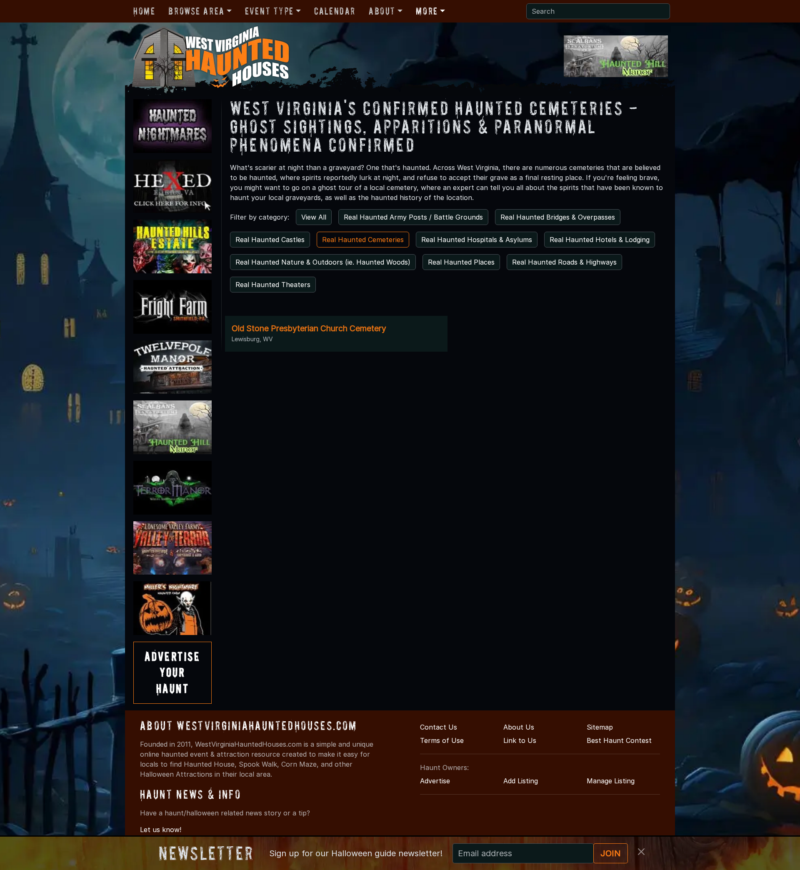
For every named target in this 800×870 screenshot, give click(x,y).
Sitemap (600, 727)
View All (313, 217)
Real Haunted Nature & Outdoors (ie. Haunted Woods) (322, 262)
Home (144, 11)
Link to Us (519, 740)
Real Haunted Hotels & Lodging (600, 239)
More (427, 11)
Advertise (435, 781)
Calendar (334, 11)
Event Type (269, 11)
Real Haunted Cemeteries (363, 239)
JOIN (610, 853)
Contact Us (438, 727)
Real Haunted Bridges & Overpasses (557, 217)
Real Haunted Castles (270, 239)
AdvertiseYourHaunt (172, 672)
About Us (518, 727)
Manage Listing (611, 781)
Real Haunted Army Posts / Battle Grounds (413, 217)
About (382, 11)
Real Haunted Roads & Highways (564, 262)
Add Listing (520, 781)
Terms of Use (442, 740)
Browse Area (196, 11)
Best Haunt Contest (619, 740)
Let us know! (160, 829)
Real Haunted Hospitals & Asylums (476, 239)
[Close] (641, 852)
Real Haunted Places (461, 262)
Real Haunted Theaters (272, 284)
